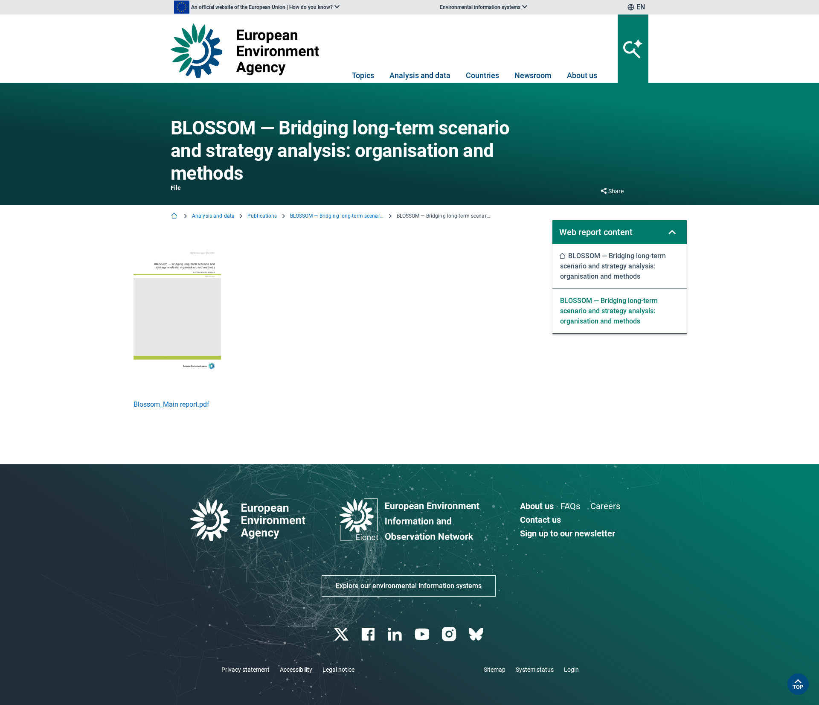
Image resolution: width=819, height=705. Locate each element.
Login (571, 669)
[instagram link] (450, 634)
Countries (482, 75)
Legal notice (338, 669)
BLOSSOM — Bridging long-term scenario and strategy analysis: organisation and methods (337, 216)
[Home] (175, 216)
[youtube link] (423, 634)
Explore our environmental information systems (409, 586)
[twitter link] (342, 634)
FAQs (570, 506)
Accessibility (296, 669)
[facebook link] (369, 634)
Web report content (596, 232)
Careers (605, 506)
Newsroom (533, 75)
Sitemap (494, 669)
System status (535, 669)
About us (582, 75)
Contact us (540, 520)
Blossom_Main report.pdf (171, 404)
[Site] (248, 50)
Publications (262, 216)
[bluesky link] (477, 634)
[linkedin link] (396, 634)
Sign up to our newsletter (567, 533)
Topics (363, 75)
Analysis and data (419, 75)
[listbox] (257, 7)
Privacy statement (245, 669)
